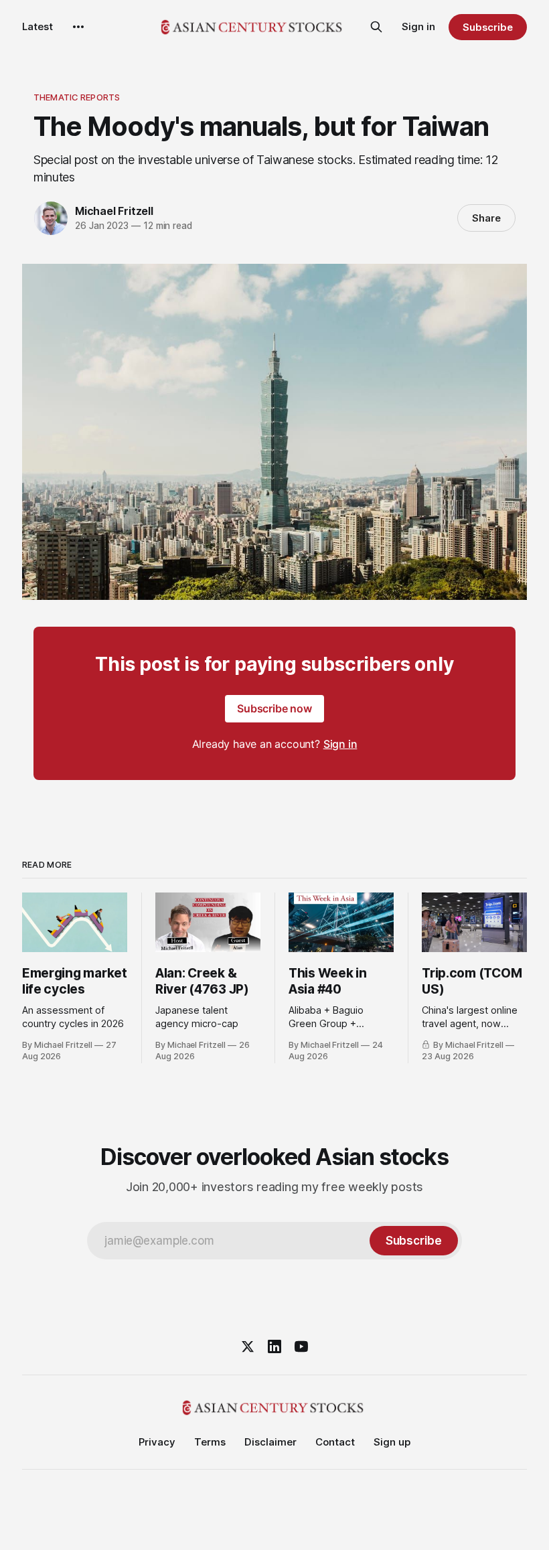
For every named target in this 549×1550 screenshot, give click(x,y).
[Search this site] (376, 26)
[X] (247, 1346)
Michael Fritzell (114, 211)
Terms (210, 1442)
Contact (335, 1442)
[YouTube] (301, 1346)
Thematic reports (76, 97)
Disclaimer (270, 1442)
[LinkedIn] (274, 1346)
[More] (78, 26)
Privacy (157, 1442)
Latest (37, 26)
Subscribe (488, 27)
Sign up (392, 1442)
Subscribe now (274, 708)
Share (486, 218)
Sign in (418, 26)
